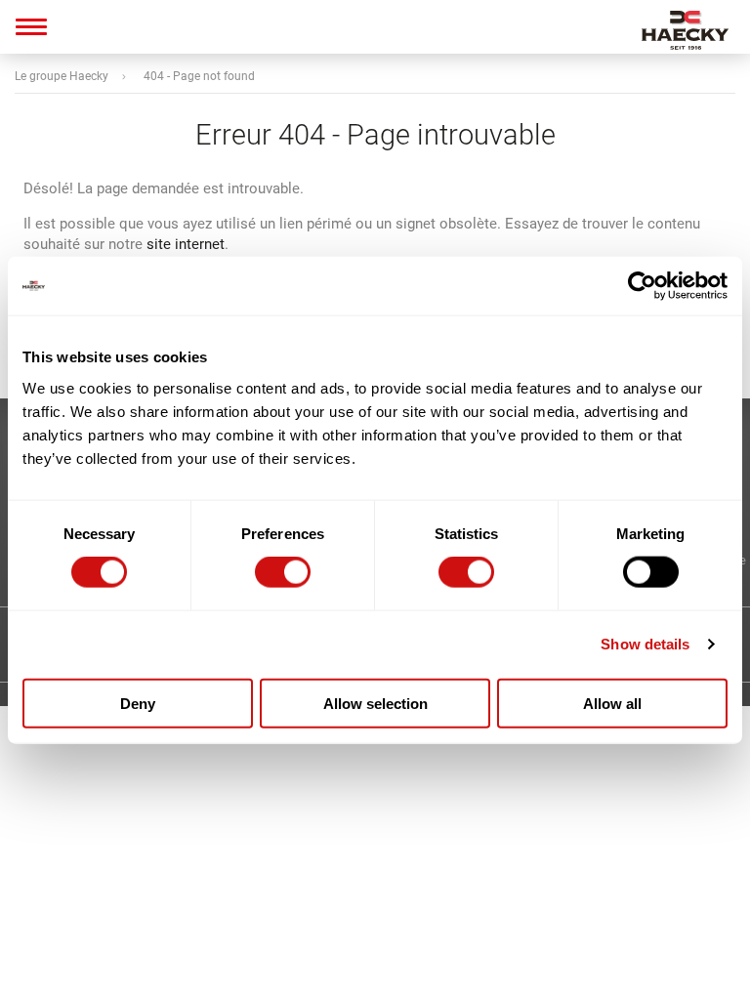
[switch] (283, 572)
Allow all (612, 702)
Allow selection (375, 702)
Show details (645, 644)
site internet (185, 244)
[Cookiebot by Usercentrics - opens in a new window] (642, 286)
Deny (137, 702)
